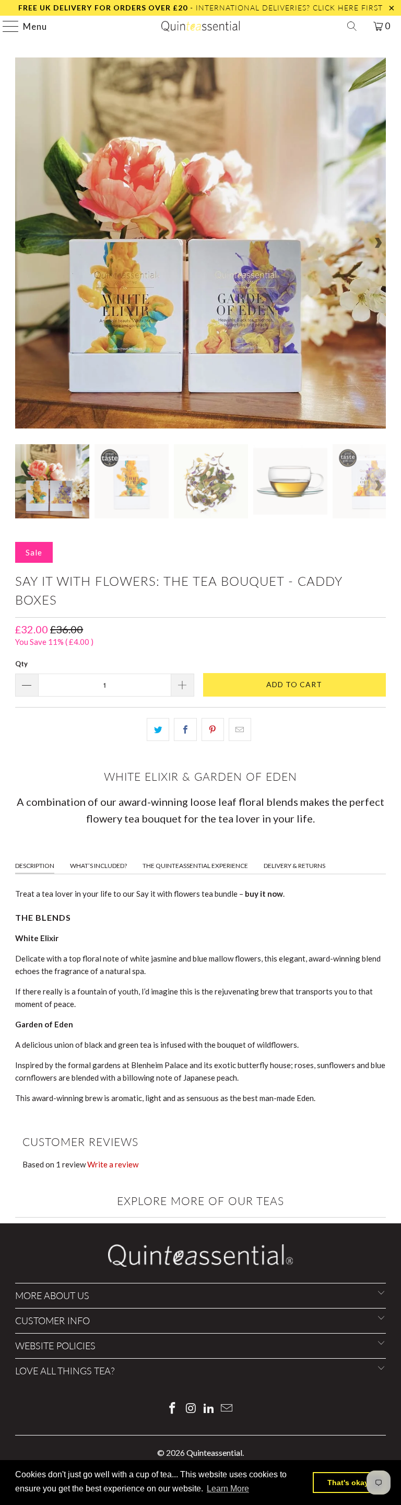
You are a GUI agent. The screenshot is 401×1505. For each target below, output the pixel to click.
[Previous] (23, 243)
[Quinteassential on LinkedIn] (209, 1408)
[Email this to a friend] (240, 729)
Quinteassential (214, 1452)
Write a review (112, 1164)
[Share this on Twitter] (158, 729)
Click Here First (348, 7)
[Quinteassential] (200, 26)
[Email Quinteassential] (227, 1408)
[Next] (378, 243)
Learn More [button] (228, 1488)
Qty (21, 663)
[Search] (352, 26)
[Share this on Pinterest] (213, 729)
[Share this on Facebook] (185, 729)
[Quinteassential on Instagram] (191, 1408)
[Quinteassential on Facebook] (173, 1408)
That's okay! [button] (349, 1482)
